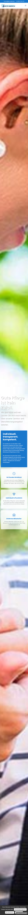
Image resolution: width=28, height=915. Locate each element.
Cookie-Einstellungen (22, 913)
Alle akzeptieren (10, 912)
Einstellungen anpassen (20, 909)
